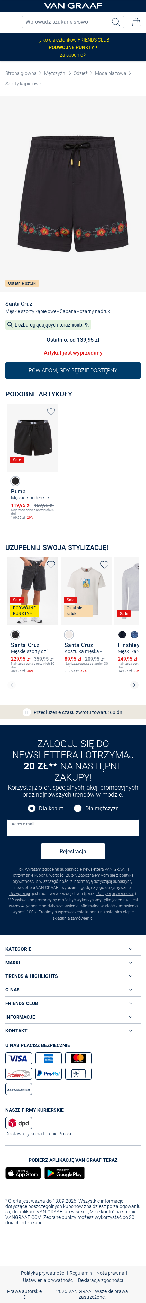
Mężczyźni (55, 73)
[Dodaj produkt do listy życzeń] (50, 411)
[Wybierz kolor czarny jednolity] (15, 481)
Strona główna (21, 73)
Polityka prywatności (115, 893)
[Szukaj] (116, 22)
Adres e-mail (23, 824)
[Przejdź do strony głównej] (73, 6)
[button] (9, 22)
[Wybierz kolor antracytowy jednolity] (15, 635)
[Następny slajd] (134, 685)
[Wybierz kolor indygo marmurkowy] (134, 635)
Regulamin (81, 1273)
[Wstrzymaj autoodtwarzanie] (27, 712)
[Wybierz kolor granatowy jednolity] (122, 635)
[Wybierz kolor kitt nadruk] (69, 635)
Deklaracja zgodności (100, 1280)
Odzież (81, 73)
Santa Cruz (18, 304)
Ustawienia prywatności (48, 1280)
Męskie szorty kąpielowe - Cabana (40, 311)
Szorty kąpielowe (23, 83)
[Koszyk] (136, 22)
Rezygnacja (19, 893)
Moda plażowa (110, 73)
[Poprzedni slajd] (11, 685)
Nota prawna (110, 1273)
